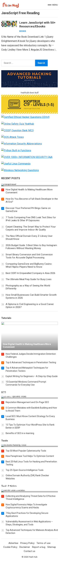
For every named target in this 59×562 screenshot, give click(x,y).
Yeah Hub (33, 557)
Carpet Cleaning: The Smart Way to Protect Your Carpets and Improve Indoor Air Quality (31, 228)
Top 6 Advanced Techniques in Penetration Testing (31, 362)
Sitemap (51, 547)
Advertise (13, 543)
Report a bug (38, 547)
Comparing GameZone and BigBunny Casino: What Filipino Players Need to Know (29, 265)
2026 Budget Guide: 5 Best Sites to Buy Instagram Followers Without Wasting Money (31, 247)
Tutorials (6, 318)
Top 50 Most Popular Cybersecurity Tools (26, 450)
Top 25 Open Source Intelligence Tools (24, 470)
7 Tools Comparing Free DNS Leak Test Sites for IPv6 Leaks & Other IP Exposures (31, 219)
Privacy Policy (27, 543)
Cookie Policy (10, 547)
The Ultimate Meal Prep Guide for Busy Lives (28, 279)
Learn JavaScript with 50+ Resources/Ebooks (37, 24)
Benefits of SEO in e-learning (20, 433)
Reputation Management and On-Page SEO (27, 402)
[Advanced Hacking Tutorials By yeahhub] (29, 86)
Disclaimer (24, 547)
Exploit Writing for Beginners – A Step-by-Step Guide (32, 376)
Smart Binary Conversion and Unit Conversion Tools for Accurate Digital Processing (29, 256)
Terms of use (44, 543)
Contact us (29, 551)
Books (22, 31)
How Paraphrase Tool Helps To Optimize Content (30, 456)
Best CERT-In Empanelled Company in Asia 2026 (30, 273)
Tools (4, 440)
